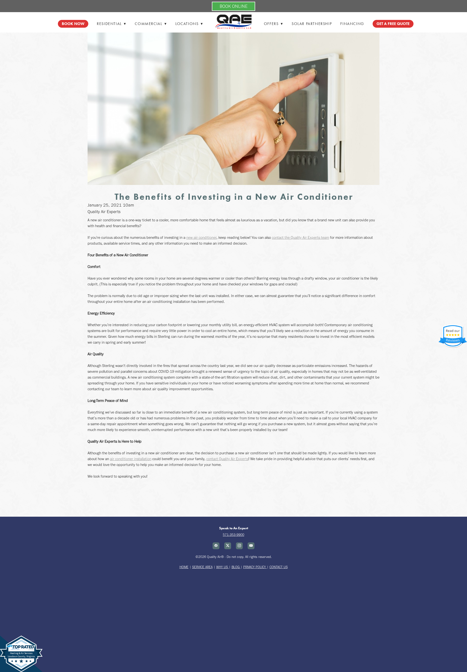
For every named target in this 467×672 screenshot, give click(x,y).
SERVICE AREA (202, 567)
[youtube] (251, 545)
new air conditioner (201, 237)
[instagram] (239, 545)
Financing (352, 23)
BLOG (236, 567)
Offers (273, 23)
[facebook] (216, 545)
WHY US (222, 567)
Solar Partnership (312, 23)
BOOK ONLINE (233, 6)
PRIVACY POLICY (255, 567)
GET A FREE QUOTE (393, 23)
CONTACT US (278, 567)
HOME (184, 567)
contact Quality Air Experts (227, 458)
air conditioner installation (130, 458)
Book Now (73, 23)
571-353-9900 (233, 535)
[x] (227, 545)
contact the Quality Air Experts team (300, 237)
